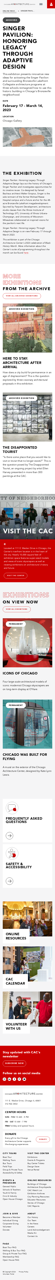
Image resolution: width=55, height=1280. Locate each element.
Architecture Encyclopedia (39, 1187)
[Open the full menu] (41, 4)
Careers (31, 1226)
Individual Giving (10, 1220)
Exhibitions (32, 1157)
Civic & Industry (10, 1196)
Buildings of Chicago (37, 1184)
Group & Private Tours (13, 1169)
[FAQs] (9, 835)
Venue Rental (33, 1169)
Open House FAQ (11, 1260)
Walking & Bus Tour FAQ (14, 1250)
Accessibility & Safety (12, 1172)
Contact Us (33, 1236)
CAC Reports (33, 1206)
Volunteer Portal (8, 1274)
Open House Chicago (13, 1199)
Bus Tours (7, 1163)
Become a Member (11, 1217)
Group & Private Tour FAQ (15, 1253)
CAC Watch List (35, 1190)
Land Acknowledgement (39, 1230)
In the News (33, 1223)
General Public (9, 1186)
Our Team (32, 1220)
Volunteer (7, 1226)
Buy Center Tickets (36, 1163)
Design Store (33, 1166)
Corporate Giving (10, 1223)
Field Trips (7, 1166)
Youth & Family (9, 1193)
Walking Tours (9, 1160)
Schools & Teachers (11, 1189)
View (7, 1125)
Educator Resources (37, 1199)
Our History (33, 1217)
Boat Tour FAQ (9, 1247)
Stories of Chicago (36, 1203)
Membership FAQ (11, 1256)
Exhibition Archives (36, 1193)
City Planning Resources (38, 1196)
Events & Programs (36, 1160)
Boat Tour (7, 1157)
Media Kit (32, 1233)
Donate (6, 1230)
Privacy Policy (23, 1272)
